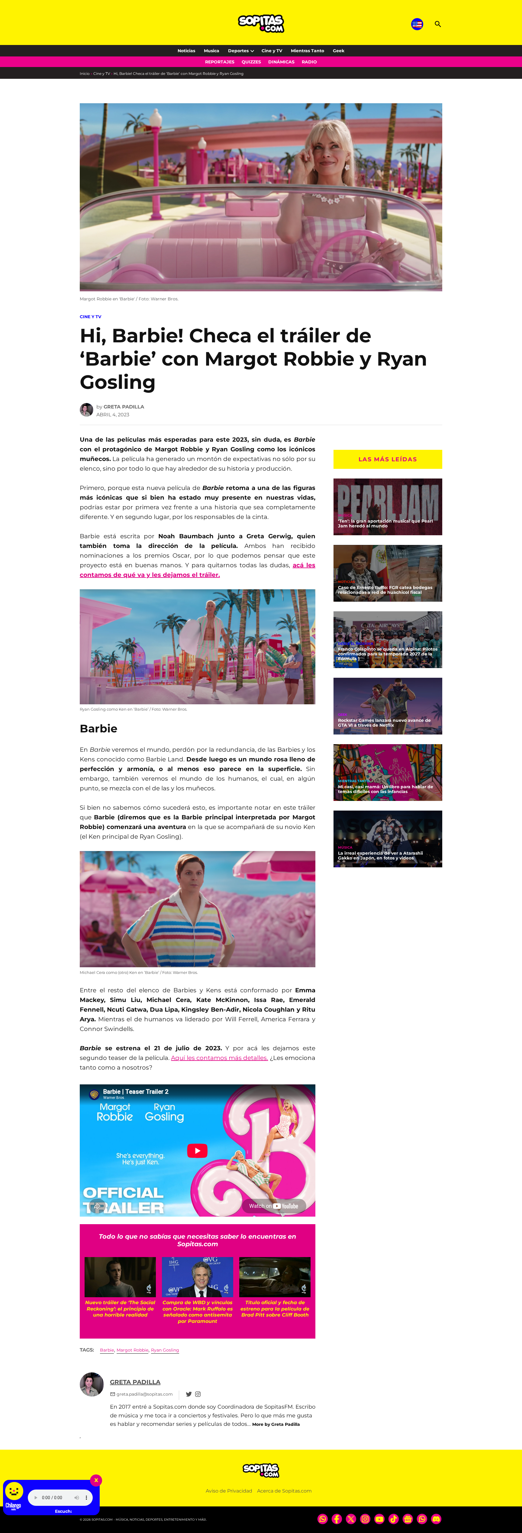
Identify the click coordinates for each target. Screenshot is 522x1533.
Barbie (107, 1350)
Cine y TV (272, 50)
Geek (338, 50)
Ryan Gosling (165, 1350)
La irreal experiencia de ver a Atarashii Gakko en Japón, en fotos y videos (380, 855)
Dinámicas (281, 62)
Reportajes (219, 62)
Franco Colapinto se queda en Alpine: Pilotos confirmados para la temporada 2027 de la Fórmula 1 (387, 653)
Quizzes (251, 62)
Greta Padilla (124, 407)
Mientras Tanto (307, 50)
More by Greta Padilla (276, 1424)
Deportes (238, 50)
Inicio (85, 73)
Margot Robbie (132, 1350)
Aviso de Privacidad (229, 1491)
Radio (309, 62)
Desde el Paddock (355, 643)
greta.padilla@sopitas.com (145, 1394)
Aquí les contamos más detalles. (219, 1057)
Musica (211, 50)
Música (345, 515)
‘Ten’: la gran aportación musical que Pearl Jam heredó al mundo (385, 523)
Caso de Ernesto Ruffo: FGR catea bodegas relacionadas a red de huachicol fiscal (385, 590)
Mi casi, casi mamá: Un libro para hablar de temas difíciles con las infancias (385, 789)
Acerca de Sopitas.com (284, 1491)
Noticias (186, 50)
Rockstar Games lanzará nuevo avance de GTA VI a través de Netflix (384, 723)
